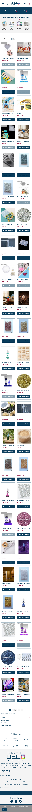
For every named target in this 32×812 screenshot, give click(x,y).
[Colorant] (19, 24)
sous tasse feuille (6, 417)
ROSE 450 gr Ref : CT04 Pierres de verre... (23, 583)
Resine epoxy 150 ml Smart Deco (8, 113)
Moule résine (12, 29)
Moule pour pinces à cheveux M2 (8, 224)
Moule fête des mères (22, 58)
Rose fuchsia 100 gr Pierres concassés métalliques (23, 528)
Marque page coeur (22, 417)
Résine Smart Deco (4, 29)
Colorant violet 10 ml (7, 528)
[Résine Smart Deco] (4, 24)
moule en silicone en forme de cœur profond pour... (23, 196)
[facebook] (11, 801)
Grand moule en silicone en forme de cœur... (8, 58)
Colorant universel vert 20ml (8, 445)
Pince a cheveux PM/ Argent (8, 638)
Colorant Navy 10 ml (7, 390)
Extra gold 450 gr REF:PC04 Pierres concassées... (8, 611)
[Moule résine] (12, 24)
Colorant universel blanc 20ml (23, 141)
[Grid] (12, 39)
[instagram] (16, 801)
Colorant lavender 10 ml (23, 638)
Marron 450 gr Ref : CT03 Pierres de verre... (8, 473)
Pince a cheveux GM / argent (23, 500)
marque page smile (6, 252)
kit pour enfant (15, 739)
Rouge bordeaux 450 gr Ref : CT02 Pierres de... (8, 334)
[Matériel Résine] (27, 24)
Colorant (19, 28)
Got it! (4, 809)
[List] (14, 39)
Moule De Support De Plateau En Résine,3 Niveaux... (8, 141)
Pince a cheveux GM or (23, 362)
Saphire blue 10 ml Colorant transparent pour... (23, 611)
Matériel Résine (27, 29)
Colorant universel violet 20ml (23, 556)
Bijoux (26, 739)
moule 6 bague (21, 252)
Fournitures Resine (8, 714)
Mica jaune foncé (6, 583)
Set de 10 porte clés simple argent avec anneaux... (23, 666)
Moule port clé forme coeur (23, 279)
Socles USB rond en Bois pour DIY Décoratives (8, 556)
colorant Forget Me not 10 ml (23, 85)
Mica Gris (4, 169)
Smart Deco (5, 739)
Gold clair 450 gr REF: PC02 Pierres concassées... (23, 334)
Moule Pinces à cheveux (8, 85)
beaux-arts (26, 745)
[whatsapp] (6, 10)
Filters (5, 39)
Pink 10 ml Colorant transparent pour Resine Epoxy (8, 500)
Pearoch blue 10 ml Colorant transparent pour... (8, 362)
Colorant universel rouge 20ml (8, 307)
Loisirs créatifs (15, 745)
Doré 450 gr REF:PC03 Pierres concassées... (23, 473)
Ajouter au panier (8, 92)
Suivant (22, 710)
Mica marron (20, 445)
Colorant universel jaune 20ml (23, 694)
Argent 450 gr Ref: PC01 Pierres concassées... (8, 196)
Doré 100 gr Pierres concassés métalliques (23, 390)
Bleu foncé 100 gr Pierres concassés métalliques (8, 666)
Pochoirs (5, 746)
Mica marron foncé (22, 307)
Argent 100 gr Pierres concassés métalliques (23, 224)
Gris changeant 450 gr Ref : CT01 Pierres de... (23, 169)
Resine (19, 113)
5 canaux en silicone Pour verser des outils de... (8, 694)
